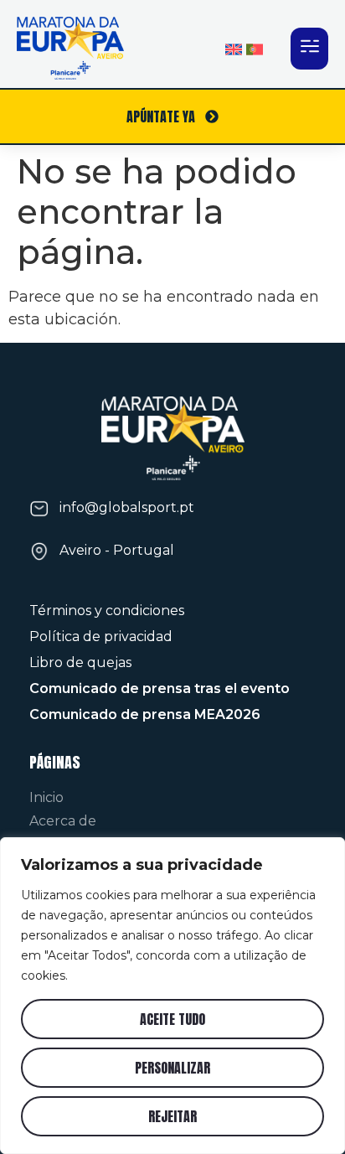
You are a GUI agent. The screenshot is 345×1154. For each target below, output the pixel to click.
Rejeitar (172, 1116)
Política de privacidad (100, 636)
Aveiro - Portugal (116, 550)
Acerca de (62, 821)
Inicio (46, 797)
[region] (172, 995)
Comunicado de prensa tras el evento (159, 688)
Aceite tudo (172, 1019)
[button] (309, 49)
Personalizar (172, 1068)
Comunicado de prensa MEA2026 (144, 714)
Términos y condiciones (106, 610)
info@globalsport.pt (126, 507)
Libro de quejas (80, 662)
